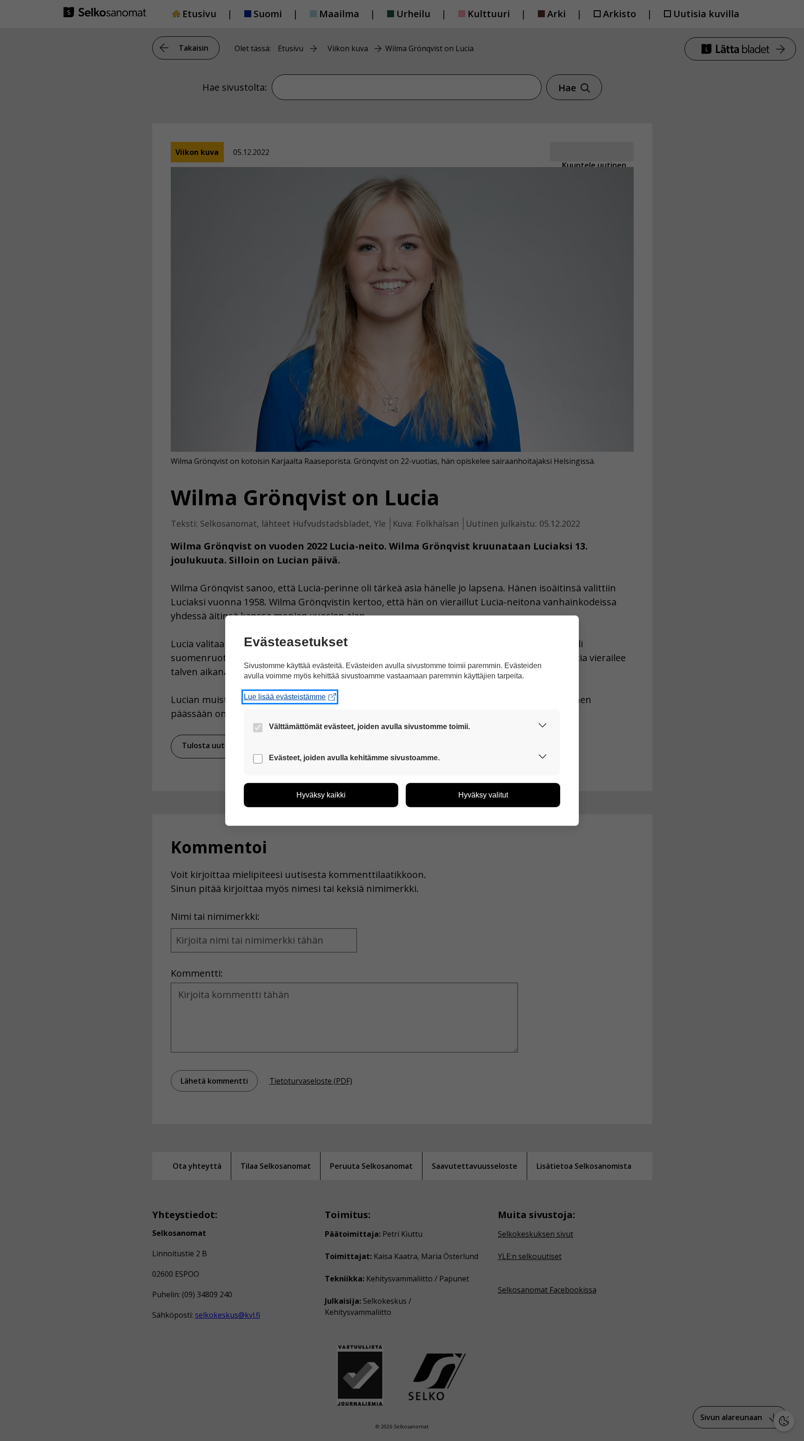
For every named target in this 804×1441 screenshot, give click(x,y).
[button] (542, 727)
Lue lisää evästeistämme (285, 697)
